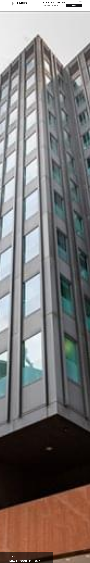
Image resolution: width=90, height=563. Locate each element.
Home (9, 9)
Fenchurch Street (31, 9)
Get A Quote (74, 5)
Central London (15, 9)
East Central (23, 9)
